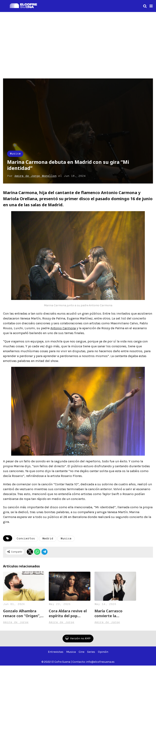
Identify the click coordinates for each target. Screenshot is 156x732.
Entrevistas (55, 652)
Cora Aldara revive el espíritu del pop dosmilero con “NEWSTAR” (68, 613)
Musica (15, 153)
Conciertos (26, 538)
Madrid (47, 538)
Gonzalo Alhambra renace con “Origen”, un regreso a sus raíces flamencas (21, 613)
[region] (78, 44)
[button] (151, 6)
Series (91, 652)
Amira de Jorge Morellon (35, 176)
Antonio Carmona (63, 328)
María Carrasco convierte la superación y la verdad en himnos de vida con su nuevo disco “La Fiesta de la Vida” (114, 613)
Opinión (103, 652)
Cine (81, 652)
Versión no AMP (80, 638)
